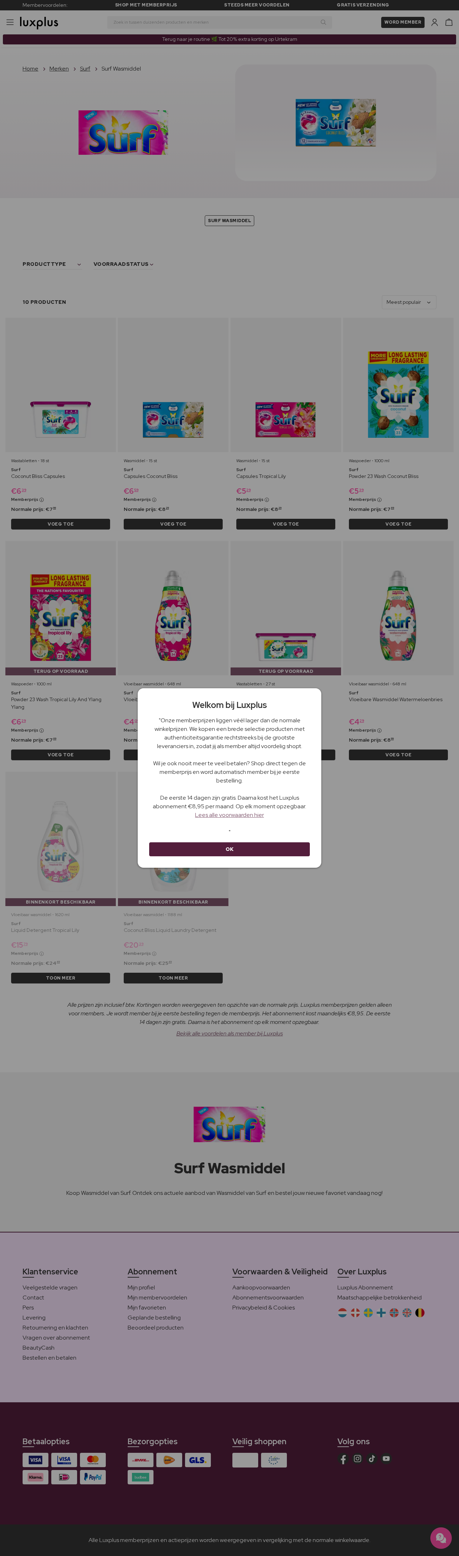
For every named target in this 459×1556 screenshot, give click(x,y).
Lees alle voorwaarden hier (229, 815)
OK (230, 849)
